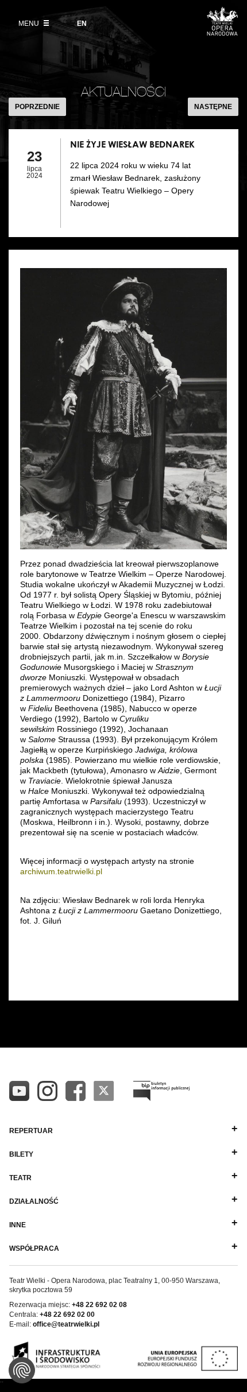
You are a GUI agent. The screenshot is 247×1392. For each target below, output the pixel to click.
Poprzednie (37, 107)
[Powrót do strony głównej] (222, 32)
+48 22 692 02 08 (99, 1305)
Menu (29, 24)
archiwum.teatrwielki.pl (61, 871)
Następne (213, 107)
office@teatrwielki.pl (66, 1324)
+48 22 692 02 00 (67, 1314)
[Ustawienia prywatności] (22, 1370)
